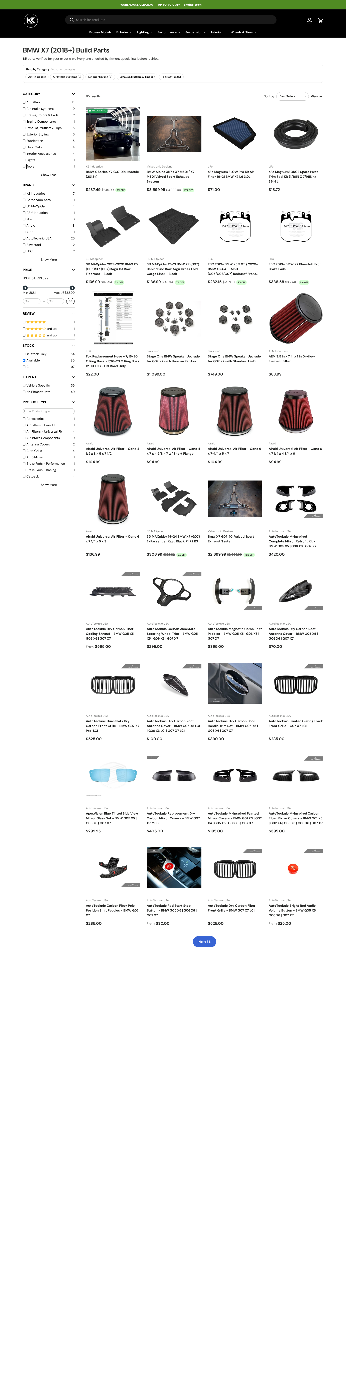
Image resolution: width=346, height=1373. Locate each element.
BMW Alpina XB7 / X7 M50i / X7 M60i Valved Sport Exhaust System (171, 177)
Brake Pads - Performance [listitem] (45, 463)
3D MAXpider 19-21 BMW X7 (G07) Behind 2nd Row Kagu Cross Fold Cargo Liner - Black (173, 269)
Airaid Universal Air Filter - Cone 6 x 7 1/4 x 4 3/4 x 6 (295, 451)
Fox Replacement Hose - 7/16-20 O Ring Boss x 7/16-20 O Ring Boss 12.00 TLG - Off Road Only (112, 361)
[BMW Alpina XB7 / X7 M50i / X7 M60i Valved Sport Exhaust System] (174, 134)
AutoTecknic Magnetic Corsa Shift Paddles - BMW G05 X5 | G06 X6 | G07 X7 (235, 634)
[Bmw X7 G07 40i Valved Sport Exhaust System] (235, 498)
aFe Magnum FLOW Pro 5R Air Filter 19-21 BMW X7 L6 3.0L (231, 174)
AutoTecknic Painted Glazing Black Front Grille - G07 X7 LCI (296, 723)
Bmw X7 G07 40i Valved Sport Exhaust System (231, 538)
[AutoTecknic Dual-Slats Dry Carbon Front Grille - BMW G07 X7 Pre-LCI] (113, 683)
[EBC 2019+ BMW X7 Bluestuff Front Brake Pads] (296, 226)
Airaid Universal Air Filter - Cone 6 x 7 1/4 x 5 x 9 (112, 538)
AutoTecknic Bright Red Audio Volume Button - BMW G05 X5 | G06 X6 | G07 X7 (293, 910)
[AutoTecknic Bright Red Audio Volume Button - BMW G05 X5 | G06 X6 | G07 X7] (296, 868)
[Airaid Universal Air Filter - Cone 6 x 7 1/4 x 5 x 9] (113, 498)
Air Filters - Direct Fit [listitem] (42, 425)
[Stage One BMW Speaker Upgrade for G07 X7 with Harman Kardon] (174, 318)
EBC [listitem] (29, 251)
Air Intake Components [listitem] (43, 438)
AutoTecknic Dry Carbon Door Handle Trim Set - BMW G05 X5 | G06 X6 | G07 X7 (233, 726)
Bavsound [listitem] (33, 245)
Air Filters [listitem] (33, 102)
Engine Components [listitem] (41, 121)
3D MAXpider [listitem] (36, 206)
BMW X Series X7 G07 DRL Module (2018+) (112, 174)
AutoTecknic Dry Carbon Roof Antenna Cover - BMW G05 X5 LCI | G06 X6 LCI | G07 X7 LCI (173, 726)
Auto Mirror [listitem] (34, 457)
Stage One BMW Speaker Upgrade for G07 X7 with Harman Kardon (173, 358)
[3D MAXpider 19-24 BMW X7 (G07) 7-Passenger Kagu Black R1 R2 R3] (174, 498)
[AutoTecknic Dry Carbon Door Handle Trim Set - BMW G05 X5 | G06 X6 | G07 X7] (235, 683)
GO (70, 301)
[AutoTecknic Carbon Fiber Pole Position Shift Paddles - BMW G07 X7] (113, 868)
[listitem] (49, 322)
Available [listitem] (33, 360)
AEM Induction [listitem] (37, 213)
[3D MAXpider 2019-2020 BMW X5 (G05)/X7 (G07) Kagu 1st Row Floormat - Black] (113, 226)
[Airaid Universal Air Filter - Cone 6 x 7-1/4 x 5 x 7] (235, 411)
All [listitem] (28, 367)
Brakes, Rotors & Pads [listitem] (42, 115)
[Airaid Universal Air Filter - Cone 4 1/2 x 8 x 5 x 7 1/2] (113, 411)
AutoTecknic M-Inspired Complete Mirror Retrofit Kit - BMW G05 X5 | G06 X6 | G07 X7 (292, 541)
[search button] (69, 20)
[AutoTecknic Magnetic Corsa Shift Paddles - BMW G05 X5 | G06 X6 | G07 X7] (235, 591)
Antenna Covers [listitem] (38, 444)
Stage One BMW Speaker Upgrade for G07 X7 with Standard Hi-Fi (234, 358)
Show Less (48, 175)
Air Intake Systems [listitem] (40, 109)
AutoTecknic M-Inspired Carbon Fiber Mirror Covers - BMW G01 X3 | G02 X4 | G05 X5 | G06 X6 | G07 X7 (296, 818)
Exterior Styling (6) (100, 77)
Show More (49, 259)
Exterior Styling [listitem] (37, 134)
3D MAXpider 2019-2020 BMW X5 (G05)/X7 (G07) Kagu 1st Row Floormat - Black (112, 269)
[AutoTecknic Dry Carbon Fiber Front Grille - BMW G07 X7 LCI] (235, 868)
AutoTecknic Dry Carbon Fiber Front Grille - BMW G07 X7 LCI (231, 908)
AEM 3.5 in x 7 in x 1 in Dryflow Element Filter (292, 358)
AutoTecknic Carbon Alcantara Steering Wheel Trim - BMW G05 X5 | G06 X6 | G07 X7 (172, 634)
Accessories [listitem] (35, 419)
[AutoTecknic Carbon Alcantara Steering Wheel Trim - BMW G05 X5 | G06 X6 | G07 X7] (174, 591)
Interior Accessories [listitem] (41, 153)
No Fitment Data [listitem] (38, 392)
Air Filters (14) (37, 77)
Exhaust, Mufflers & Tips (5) (137, 77)
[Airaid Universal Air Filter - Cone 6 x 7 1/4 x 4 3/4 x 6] (296, 411)
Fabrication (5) (171, 77)
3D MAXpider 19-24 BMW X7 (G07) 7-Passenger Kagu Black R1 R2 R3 (173, 538)
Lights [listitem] (30, 160)
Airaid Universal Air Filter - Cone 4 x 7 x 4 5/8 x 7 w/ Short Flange (173, 451)
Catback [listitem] (32, 476)
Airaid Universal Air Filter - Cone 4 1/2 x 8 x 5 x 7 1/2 (112, 451)
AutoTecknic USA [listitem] (39, 238)
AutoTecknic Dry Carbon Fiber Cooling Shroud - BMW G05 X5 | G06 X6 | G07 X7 (110, 634)
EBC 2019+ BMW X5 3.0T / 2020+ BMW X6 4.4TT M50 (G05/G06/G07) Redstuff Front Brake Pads (233, 269)
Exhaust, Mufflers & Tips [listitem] (44, 128)
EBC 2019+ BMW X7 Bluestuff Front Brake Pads (296, 266)
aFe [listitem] (29, 219)
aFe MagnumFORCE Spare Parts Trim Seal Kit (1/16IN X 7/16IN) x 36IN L (293, 177)
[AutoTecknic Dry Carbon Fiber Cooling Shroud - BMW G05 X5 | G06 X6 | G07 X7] (113, 591)
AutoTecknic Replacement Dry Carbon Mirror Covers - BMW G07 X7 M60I (173, 818)
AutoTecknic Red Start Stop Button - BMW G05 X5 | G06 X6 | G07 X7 (172, 910)
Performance (167, 32)
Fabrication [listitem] (34, 141)
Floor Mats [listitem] (34, 147)
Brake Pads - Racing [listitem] (41, 470)
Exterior (122, 32)
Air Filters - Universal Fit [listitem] (44, 431)
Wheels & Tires (242, 32)
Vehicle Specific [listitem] (38, 385)
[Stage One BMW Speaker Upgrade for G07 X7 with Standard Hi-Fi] (235, 318)
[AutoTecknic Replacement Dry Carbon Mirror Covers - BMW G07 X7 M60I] (174, 775)
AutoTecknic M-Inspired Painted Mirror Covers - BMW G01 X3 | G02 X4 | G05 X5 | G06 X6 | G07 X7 (235, 818)
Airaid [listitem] (30, 225)
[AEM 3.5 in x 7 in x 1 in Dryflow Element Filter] (296, 318)
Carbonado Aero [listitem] (38, 200)
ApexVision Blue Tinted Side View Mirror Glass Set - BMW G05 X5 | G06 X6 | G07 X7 (112, 818)
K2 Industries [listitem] (35, 193)
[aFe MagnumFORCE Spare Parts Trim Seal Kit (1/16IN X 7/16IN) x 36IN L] (296, 134)
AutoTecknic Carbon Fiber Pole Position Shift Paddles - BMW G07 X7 (112, 910)
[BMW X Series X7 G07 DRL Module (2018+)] (113, 134)
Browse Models (100, 32)
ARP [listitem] (29, 232)
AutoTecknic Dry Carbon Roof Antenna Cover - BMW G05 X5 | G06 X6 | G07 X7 (293, 634)
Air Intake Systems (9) (67, 77)
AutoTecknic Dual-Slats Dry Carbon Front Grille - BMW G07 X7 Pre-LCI (112, 726)
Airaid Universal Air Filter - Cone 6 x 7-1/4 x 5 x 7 (234, 451)
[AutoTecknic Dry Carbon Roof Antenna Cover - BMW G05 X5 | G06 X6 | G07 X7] (296, 591)
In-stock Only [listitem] (36, 354)
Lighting (143, 32)
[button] (320, 20)
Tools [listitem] (30, 166)
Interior (216, 32)
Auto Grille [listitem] (34, 451)
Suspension (193, 32)
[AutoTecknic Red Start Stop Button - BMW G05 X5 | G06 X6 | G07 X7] (174, 868)
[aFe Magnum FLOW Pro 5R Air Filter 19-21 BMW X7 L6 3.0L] (235, 134)
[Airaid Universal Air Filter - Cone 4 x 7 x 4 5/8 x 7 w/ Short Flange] (174, 411)
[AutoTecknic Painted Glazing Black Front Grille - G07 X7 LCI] (296, 683)
